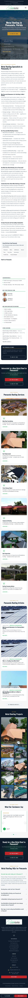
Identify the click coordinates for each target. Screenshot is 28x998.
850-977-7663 (14, 33)
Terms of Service (15, 985)
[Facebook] (14, 935)
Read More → (5, 635)
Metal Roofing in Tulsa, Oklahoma (12, 336)
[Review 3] (13, 834)
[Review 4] (14, 834)
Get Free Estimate (14, 379)
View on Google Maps (7, 51)
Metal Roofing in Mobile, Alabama (12, 330)
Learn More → (6, 426)
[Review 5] (15, 834)
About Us (14, 956)
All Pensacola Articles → (14, 704)
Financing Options (14, 960)
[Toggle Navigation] (25, 7)
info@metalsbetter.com (9, 46)
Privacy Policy (8, 985)
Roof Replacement (14, 948)
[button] (14, 874)
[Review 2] (12, 834)
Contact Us (14, 962)
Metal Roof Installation (14, 950)
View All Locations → (7, 341)
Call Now (8, 996)
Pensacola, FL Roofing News (16, 625)
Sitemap (21, 985)
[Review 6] (16, 834)
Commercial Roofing (14, 945)
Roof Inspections (14, 943)
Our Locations (14, 958)
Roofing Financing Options (14, 941)
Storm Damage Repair (14, 946)
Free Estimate (20, 996)
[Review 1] (11, 834)
